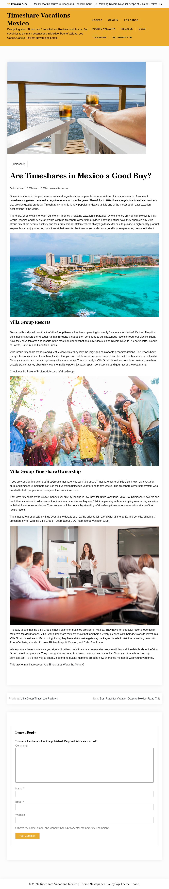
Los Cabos (131, 20)
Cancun (113, 20)
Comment (21, 745)
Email (19, 801)
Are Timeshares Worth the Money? (64, 664)
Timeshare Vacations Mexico (38, 19)
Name (19, 788)
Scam (142, 29)
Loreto (97, 20)
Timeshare (99, 37)
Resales (127, 29)
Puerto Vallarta (104, 29)
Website (20, 814)
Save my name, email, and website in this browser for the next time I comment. (63, 828)
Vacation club (122, 37)
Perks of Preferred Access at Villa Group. (50, 371)
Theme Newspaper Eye (95, 884)
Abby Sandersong (60, 188)
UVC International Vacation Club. (89, 520)
